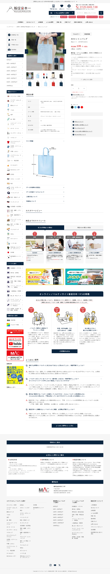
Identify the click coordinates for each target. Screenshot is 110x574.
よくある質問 (94, 513)
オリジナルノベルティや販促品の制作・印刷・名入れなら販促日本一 (53, 571)
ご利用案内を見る (64, 351)
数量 (72, 85)
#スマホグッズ (81, 16)
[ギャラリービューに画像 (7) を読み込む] (37, 83)
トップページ (10, 26)
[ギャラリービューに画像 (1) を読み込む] (29, 75)
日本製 (35, 505)
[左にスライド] (26, 51)
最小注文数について (78, 94)
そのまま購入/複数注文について (83, 131)
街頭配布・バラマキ (77, 506)
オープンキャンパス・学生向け (78, 533)
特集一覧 (93, 516)
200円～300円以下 (58, 514)
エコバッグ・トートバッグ (12, 523)
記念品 (22, 505)
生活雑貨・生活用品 (25, 525)
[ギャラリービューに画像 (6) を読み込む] (29, 83)
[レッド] (82, 107)
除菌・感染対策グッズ (25, 533)
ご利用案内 (80, 475)
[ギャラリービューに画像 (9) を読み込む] (53, 83)
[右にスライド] (64, 51)
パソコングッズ (24, 517)
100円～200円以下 (58, 512)
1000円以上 (56, 525)
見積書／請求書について (81, 125)
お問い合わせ (94, 524)
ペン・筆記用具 (11, 550)
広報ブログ (94, 521)
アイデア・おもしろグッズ (12, 508)
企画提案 (93, 510)
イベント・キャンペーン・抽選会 (78, 519)
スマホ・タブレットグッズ (25, 514)
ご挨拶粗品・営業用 (77, 523)
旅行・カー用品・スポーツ (25, 541)
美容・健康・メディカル (25, 529)
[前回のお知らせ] (15, 1)
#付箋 (101, 16)
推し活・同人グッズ (77, 525)
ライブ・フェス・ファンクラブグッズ (78, 529)
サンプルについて (80, 128)
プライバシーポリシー (97, 527)
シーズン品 (23, 553)
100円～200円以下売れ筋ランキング (26, 26)
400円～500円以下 (58, 520)
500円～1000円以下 (58, 522)
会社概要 (93, 529)
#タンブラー (64, 16)
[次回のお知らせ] (94, 1)
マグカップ (10, 532)
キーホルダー (10, 553)
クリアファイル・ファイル (12, 547)
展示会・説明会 (76, 509)
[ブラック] (72, 107)
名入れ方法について (80, 134)
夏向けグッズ (10, 512)
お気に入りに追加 (87, 79)
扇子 (8, 517)
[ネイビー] (78, 107)
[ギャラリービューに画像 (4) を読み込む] (53, 75)
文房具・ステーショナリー (12, 540)
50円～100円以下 (57, 509)
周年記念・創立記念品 (78, 512)
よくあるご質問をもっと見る (64, 425)
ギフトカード (23, 550)
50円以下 (55, 506)
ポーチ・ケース (11, 527)
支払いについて (79, 121)
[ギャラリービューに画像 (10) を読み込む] (61, 83)
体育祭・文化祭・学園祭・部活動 (78, 537)
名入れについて (95, 507)
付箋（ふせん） (11, 543)
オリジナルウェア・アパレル (12, 536)
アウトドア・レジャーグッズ (25, 537)
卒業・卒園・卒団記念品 (78, 515)
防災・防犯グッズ (24, 520)
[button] (87, 114)
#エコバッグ (72, 16)
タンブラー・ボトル (12, 529)
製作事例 (93, 518)
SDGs (21, 547)
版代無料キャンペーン (38, 508)
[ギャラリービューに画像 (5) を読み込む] (61, 75)
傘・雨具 (9, 520)
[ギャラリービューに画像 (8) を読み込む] (45, 83)
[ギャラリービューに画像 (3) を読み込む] (45, 75)
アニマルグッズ (24, 545)
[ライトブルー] (75, 107)
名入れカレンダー (11, 556)
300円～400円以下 (58, 517)
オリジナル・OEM (11, 505)
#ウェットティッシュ (92, 16)
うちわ (8, 514)
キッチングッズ (24, 522)
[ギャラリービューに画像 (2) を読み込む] (37, 75)
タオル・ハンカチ (24, 507)
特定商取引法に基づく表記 (97, 533)
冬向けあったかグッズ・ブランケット (25, 556)
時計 (21, 510)
